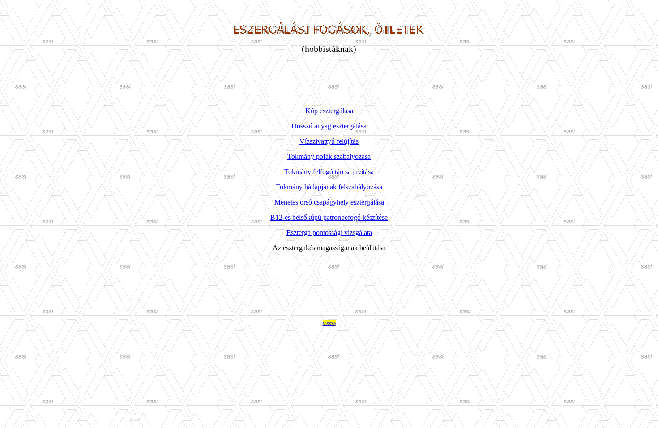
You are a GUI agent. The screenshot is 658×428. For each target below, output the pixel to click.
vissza (329, 323)
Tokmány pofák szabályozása (329, 156)
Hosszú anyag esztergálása (329, 126)
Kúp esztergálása (329, 111)
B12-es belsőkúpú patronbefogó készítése (329, 217)
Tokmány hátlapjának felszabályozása (329, 187)
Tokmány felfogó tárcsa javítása (329, 171)
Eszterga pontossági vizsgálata (329, 232)
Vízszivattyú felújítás (329, 141)
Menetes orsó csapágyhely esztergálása (329, 202)
